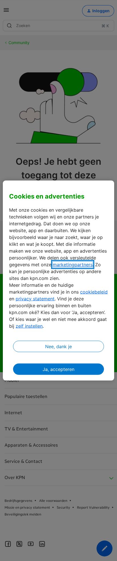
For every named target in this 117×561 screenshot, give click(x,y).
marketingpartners (73, 264)
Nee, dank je (58, 346)
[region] (58, 281)
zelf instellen (29, 326)
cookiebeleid (94, 291)
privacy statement (35, 298)
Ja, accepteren (58, 369)
